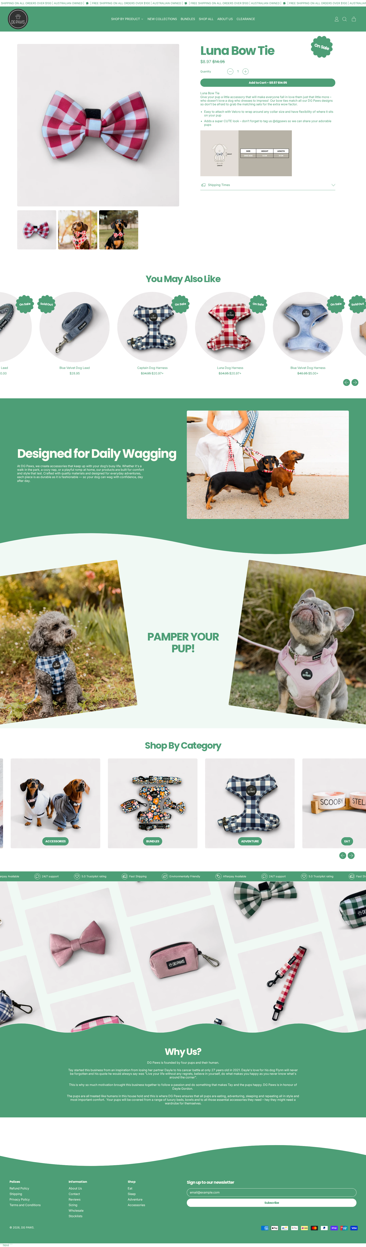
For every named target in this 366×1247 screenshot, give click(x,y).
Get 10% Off (146, 653)
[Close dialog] (252, 567)
